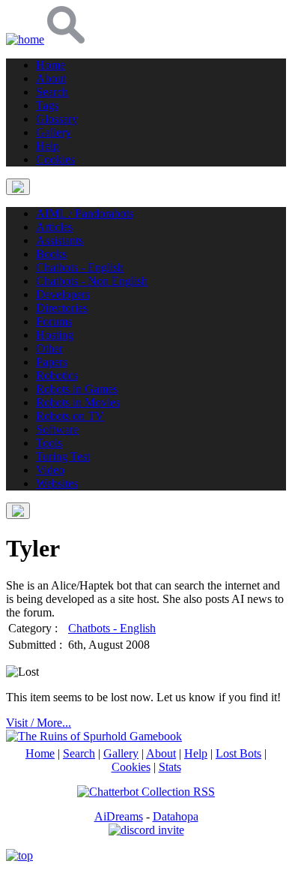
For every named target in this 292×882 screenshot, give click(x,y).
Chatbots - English (112, 628)
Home (40, 753)
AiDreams (118, 816)
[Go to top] (19, 855)
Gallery (121, 753)
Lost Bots (238, 753)
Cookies (131, 766)
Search (79, 753)
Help (195, 753)
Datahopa (175, 816)
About (161, 753)
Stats (170, 766)
